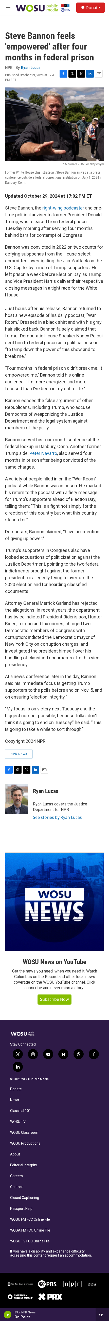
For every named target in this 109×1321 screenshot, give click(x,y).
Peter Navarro (43, 453)
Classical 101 (20, 1111)
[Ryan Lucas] (16, 799)
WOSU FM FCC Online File (30, 1219)
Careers (16, 1176)
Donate (93, 7)
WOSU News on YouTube (54, 962)
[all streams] (102, 1314)
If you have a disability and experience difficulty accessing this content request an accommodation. (51, 1253)
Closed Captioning (24, 1198)
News (14, 1100)
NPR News (18, 754)
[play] (8, 1314)
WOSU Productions (25, 1143)
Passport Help (21, 1209)
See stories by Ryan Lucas (57, 817)
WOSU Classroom (24, 1132)
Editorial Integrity (23, 1165)
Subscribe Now (54, 999)
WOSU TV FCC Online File (30, 1241)
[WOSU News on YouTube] (54, 902)
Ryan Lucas (31, 67)
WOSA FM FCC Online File (30, 1230)
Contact (16, 1187)
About (15, 1154)
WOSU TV (18, 1122)
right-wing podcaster (63, 208)
